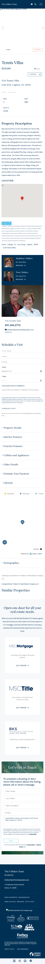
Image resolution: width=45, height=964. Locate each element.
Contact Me (20, 265)
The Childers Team (9, 4)
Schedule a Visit (12, 345)
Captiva (29, 245)
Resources (20, 902)
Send (11, 841)
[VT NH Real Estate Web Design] (35, 954)
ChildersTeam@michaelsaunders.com (20, 330)
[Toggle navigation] (40, 4)
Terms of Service (37, 413)
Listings (10, 245)
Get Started (21, 666)
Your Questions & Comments (13, 386)
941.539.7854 (21, 262)
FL (15, 245)
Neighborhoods (23, 897)
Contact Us (8, 332)
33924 (36, 245)
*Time (4, 377)
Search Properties (10, 897)
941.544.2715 (21, 276)
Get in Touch (29, 902)
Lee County (21, 245)
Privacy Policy (19, 402)
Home (4, 245)
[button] (3, 27)
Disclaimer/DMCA (23, 949)
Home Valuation (10, 902)
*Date (4, 367)
